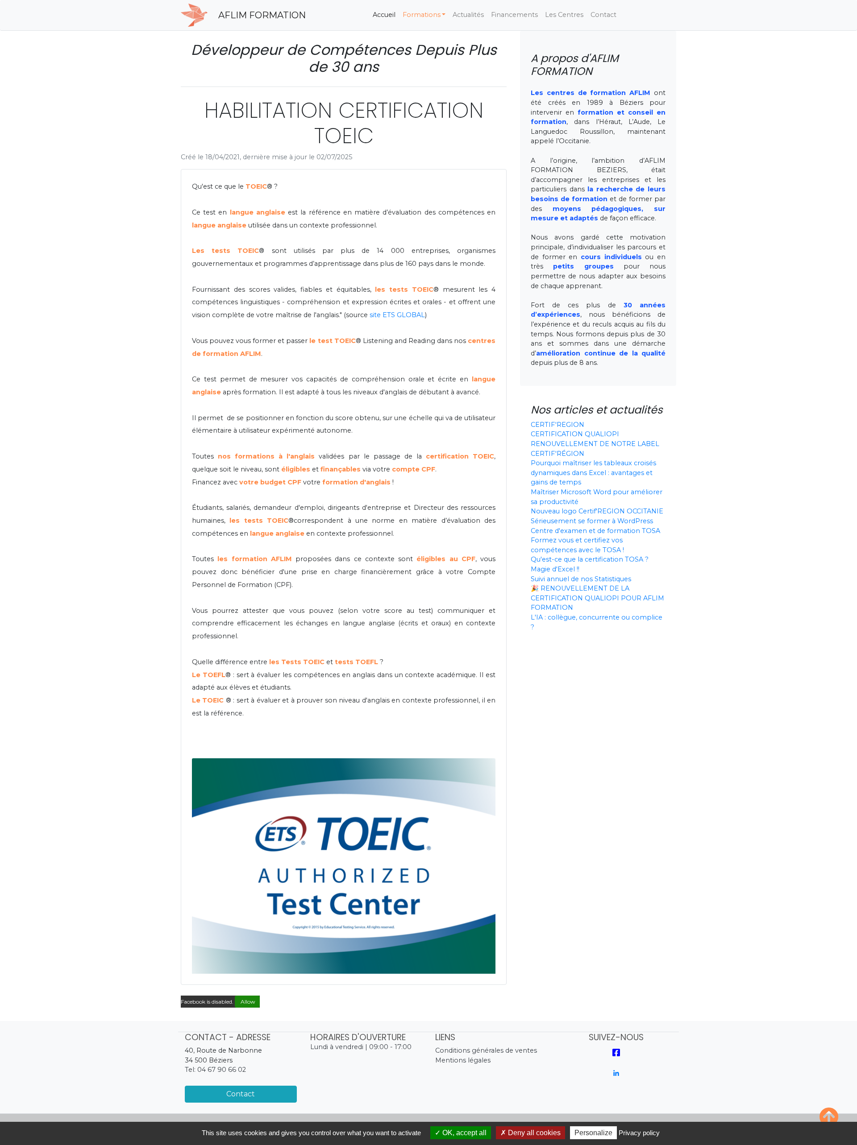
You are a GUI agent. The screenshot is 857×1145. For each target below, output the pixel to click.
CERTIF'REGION (557, 425)
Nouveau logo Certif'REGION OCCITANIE (597, 511)
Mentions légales (463, 1060)
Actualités (468, 15)
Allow (247, 1001)
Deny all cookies (533, 1133)
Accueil (386, 14)
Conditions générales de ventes (486, 1050)
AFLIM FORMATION (262, 15)
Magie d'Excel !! (555, 569)
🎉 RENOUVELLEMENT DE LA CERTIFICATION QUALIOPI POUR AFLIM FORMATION (597, 598)
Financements (514, 15)
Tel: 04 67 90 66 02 (215, 1070)
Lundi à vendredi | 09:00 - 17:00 (361, 1047)
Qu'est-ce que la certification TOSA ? (590, 559)
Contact (603, 15)
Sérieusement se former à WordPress (592, 521)
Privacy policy (639, 1133)
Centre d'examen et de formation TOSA (595, 531)
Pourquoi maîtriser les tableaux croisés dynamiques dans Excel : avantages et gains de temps (593, 472)
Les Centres (564, 15)
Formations (422, 15)
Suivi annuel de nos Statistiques (581, 579)
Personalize (593, 1133)
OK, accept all (464, 1133)
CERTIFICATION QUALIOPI (575, 434)
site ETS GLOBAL (397, 315)
